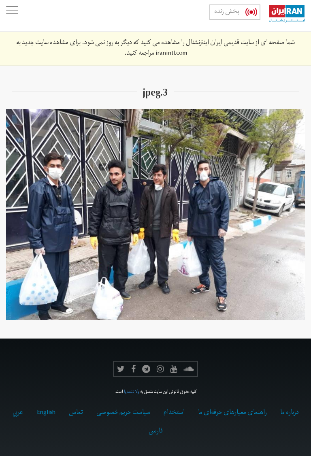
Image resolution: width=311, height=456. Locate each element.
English (46, 413)
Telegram (146, 369)
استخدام (174, 413)
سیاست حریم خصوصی (123, 413)
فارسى (156, 431)
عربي (18, 413)
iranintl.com (171, 54)
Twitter (121, 369)
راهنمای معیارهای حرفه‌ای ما (232, 413)
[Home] (282, 15)
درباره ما (289, 413)
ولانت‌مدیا (131, 392)
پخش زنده (226, 12)
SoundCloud (188, 369)
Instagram (160, 369)
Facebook (133, 369)
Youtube (173, 369)
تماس (76, 413)
